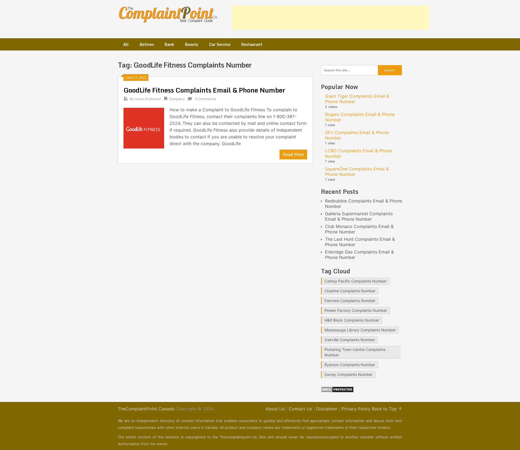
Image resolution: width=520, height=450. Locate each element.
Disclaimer (326, 408)
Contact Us (300, 408)
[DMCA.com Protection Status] (337, 391)
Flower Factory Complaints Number (355, 310)
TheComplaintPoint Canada (146, 408)
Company (177, 99)
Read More (293, 154)
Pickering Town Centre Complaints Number (354, 352)
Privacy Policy (356, 408)
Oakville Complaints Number (349, 339)
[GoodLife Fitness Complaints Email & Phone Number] (143, 127)
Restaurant (251, 44)
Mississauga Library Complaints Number (360, 330)
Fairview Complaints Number (349, 300)
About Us (275, 408)
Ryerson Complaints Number (349, 364)
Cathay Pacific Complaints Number (355, 281)
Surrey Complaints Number (348, 374)
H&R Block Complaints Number (351, 320)
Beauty (191, 44)
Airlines (146, 44)
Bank (169, 44)
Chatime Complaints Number (349, 291)
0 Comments (205, 99)
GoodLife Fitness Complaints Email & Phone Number (204, 90)
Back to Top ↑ (387, 408)
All (126, 44)
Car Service (219, 44)
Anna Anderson (148, 99)
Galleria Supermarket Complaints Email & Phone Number (359, 216)
